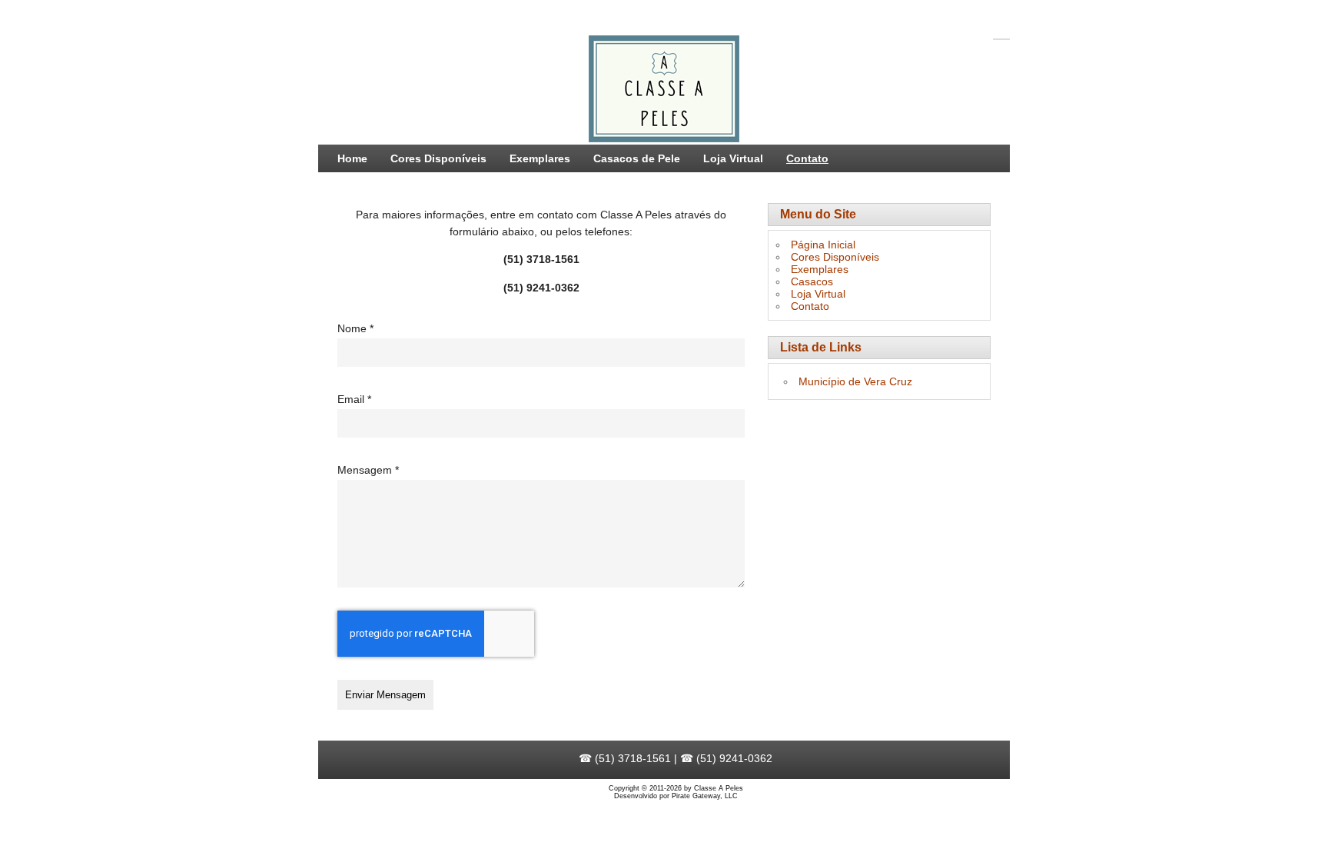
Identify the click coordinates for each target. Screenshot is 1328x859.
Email (354, 399)
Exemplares (540, 158)
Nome (355, 328)
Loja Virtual (733, 158)
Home (352, 158)
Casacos (812, 281)
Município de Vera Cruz (855, 381)
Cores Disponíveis (438, 158)
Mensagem (368, 470)
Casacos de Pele (636, 158)
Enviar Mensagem (385, 695)
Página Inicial (823, 244)
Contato (807, 158)
